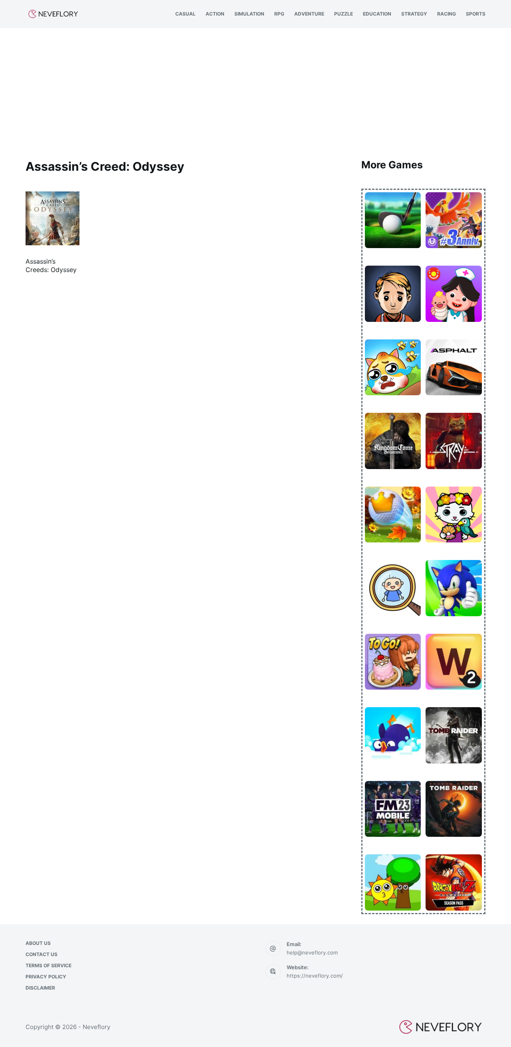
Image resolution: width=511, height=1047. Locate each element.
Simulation (249, 14)
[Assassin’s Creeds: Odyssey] (52, 218)
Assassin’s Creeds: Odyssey (51, 265)
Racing (446, 14)
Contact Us (41, 954)
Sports (475, 14)
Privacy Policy (46, 977)
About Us (38, 943)
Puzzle (343, 14)
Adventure (309, 14)
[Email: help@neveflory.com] (273, 948)
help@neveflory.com (312, 952)
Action (215, 14)
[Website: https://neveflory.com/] (273, 971)
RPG (279, 14)
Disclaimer (40, 988)
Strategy (414, 14)
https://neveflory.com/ (315, 975)
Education (377, 14)
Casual (185, 14)
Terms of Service (48, 965)
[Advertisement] (255, 88)
